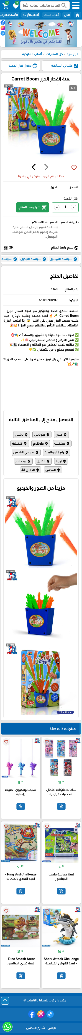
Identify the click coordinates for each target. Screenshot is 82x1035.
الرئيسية (73, 54)
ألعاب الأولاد (31, 15)
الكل (67, 15)
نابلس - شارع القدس (41, 1028)
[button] (15, 5)
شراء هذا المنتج (32, 207)
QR (8, 248)
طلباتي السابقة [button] (65, 66)
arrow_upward (5, 1001)
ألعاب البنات (51, 15)
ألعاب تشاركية (32, 54)
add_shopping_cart (61, 806)
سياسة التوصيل (63, 259)
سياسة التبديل (33, 259)
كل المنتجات (54, 54)
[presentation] (46, 168)
